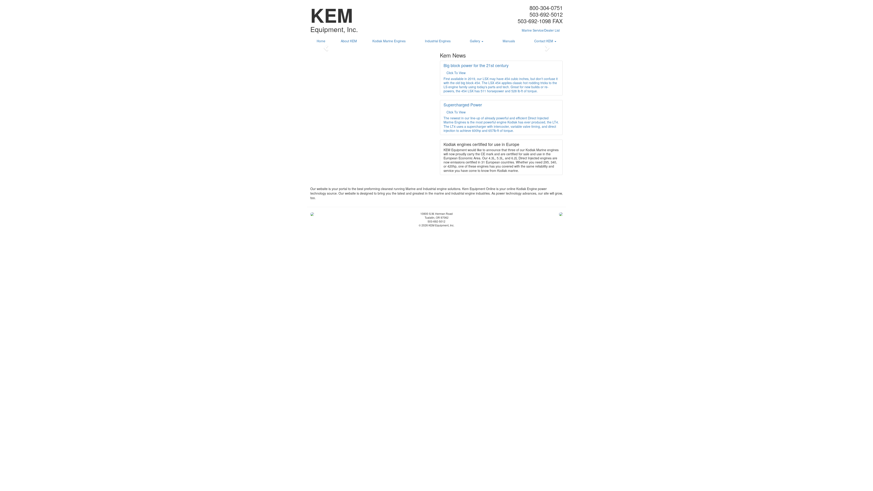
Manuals (509, 41)
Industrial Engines (438, 41)
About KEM (349, 41)
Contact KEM (544, 41)
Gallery (475, 41)
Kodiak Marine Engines (389, 41)
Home (321, 41)
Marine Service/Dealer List (541, 30)
